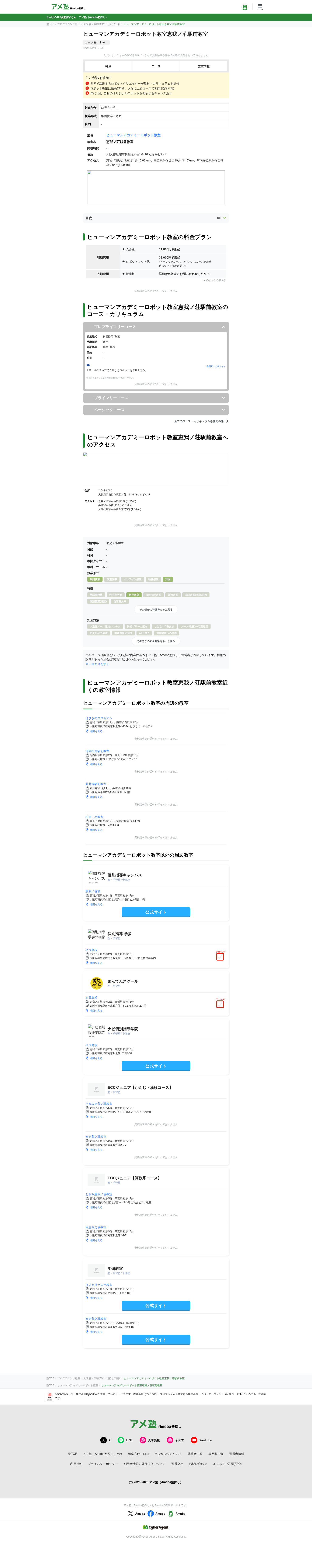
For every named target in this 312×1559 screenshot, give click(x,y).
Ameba (140, 1513)
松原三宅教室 (94, 817)
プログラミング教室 (68, 24)
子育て (179, 1440)
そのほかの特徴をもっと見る (156, 609)
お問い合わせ (198, 1463)
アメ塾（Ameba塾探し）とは (102, 1453)
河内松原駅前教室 (97, 751)
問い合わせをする (97, 664)
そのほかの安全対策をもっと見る (156, 641)
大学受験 (154, 1440)
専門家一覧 (215, 1453)
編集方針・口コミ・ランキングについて (155, 1453)
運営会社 (177, 1463)
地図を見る (96, 731)
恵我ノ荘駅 (114, 24)
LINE (129, 1440)
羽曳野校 (91, 950)
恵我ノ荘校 (93, 891)
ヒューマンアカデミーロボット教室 (133, 134)
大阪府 (87, 24)
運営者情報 (236, 1453)
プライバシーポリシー (103, 1463)
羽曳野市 (99, 24)
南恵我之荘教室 (96, 1136)
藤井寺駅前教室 (96, 784)
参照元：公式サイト (216, 366)
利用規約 (76, 1463)
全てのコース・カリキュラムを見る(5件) (199, 421)
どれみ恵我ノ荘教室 (99, 1103)
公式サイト (156, 912)
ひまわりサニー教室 (99, 1284)
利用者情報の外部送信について (144, 1463)
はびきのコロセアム (99, 718)
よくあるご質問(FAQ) (227, 1463)
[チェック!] (221, 957)
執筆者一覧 (195, 1453)
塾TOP (50, 24)
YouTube (205, 1440)
